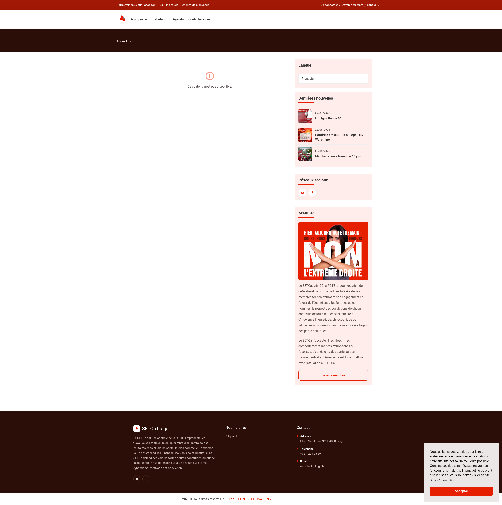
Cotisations (261, 499)
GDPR (230, 499)
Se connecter (329, 5)
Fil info (158, 19)
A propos (137, 19)
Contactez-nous (199, 19)
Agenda (178, 19)
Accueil (122, 41)
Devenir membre (352, 5)
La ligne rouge (169, 5)
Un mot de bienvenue (195, 5)
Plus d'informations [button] (443, 480)
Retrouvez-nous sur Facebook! (136, 5)
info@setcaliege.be (312, 466)
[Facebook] (312, 192)
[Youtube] (302, 192)
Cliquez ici (232, 436)
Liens (242, 499)
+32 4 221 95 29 (310, 453)
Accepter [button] (461, 491)
